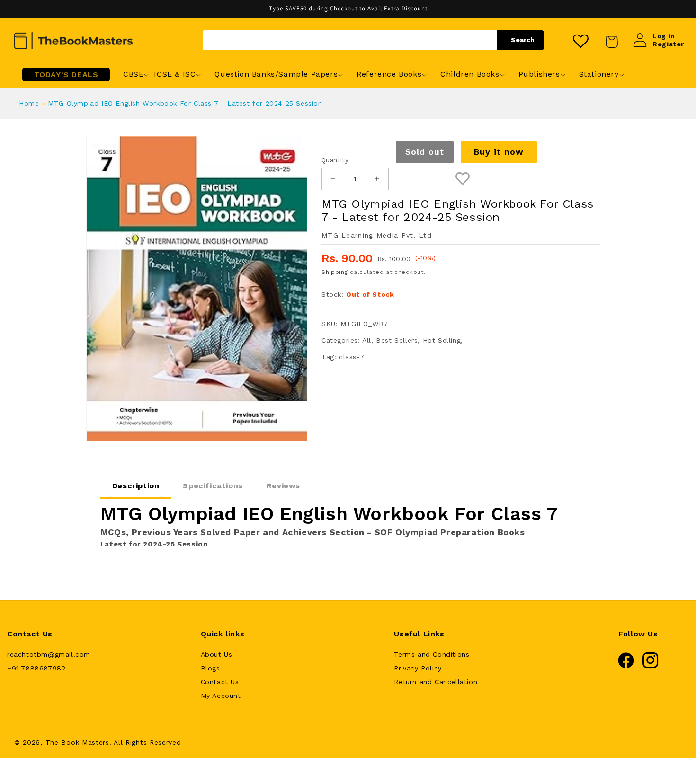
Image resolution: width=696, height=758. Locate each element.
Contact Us (220, 682)
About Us (216, 654)
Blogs (210, 668)
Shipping (334, 272)
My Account (221, 695)
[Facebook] (626, 666)
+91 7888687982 (36, 668)
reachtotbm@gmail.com (48, 654)
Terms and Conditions (431, 654)
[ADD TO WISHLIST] (463, 179)
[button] (133, 74)
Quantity (334, 160)
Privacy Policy (417, 668)
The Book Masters (77, 742)
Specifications (212, 485)
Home (29, 103)
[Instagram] (650, 666)
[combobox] (373, 40)
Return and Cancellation (435, 682)
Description (136, 485)
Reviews (283, 485)
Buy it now (498, 152)
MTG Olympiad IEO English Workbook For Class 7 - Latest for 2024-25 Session (185, 103)
